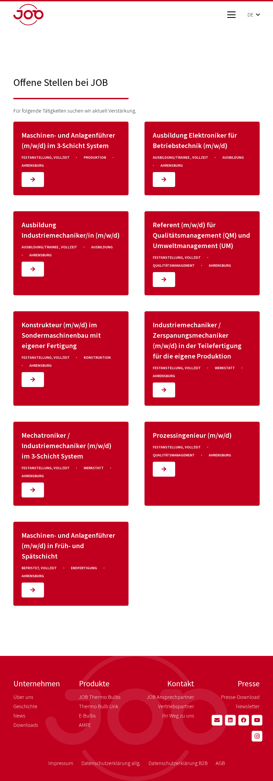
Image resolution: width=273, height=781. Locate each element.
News (19, 715)
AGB (220, 763)
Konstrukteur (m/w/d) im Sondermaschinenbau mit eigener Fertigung (61, 335)
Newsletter (248, 706)
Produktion (95, 157)
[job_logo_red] (42, 14)
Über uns (23, 697)
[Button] (33, 179)
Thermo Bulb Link (98, 706)
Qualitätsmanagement (174, 265)
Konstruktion (97, 357)
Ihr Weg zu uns (178, 715)
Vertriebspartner (176, 706)
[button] (231, 14)
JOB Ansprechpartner (170, 697)
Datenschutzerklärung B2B (178, 763)
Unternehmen (36, 683)
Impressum (60, 763)
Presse (249, 683)
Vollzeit (62, 157)
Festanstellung (37, 157)
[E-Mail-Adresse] (217, 720)
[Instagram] (257, 736)
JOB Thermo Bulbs (100, 697)
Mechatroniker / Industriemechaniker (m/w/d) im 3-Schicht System (66, 445)
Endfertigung (84, 567)
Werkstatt (225, 367)
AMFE (85, 725)
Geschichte (25, 706)
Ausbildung (233, 157)
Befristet (30, 567)
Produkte (94, 683)
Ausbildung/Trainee (171, 157)
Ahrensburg (33, 165)
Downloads (25, 725)
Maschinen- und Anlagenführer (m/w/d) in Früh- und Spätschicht (68, 545)
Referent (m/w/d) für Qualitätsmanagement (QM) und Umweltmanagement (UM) (201, 235)
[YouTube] (257, 720)
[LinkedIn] (230, 720)
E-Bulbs (87, 715)
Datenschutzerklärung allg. (110, 763)
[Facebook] (243, 720)
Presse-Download (240, 697)
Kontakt (180, 683)
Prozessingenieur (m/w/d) (192, 435)
